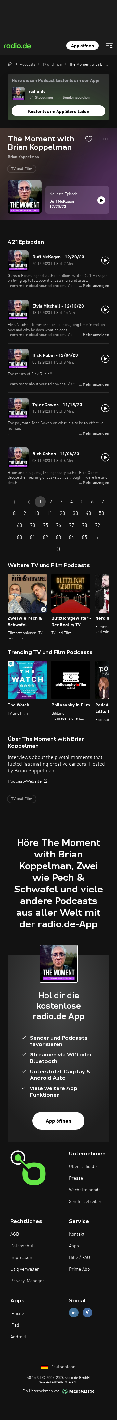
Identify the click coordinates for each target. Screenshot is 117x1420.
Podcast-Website (25, 781)
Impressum (21, 1257)
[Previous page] (28, 502)
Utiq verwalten (25, 1269)
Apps (74, 1246)
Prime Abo (79, 1269)
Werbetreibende (85, 1190)
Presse (76, 1178)
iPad (14, 1325)
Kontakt (76, 1234)
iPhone (17, 1313)
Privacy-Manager (27, 1281)
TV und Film (21, 169)
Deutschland (62, 1367)
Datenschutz (22, 1246)
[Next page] (97, 537)
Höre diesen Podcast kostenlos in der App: (55, 80)
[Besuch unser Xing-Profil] (87, 1312)
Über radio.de (83, 1166)
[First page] (15, 502)
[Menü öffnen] (109, 45)
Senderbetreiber (85, 1201)
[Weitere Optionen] (105, 139)
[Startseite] (10, 64)
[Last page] (58, 549)
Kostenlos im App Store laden (58, 111)
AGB (14, 1234)
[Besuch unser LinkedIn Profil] (73, 1312)
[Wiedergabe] (101, 200)
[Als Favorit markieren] (89, 139)
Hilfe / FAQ (79, 1257)
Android (18, 1337)
